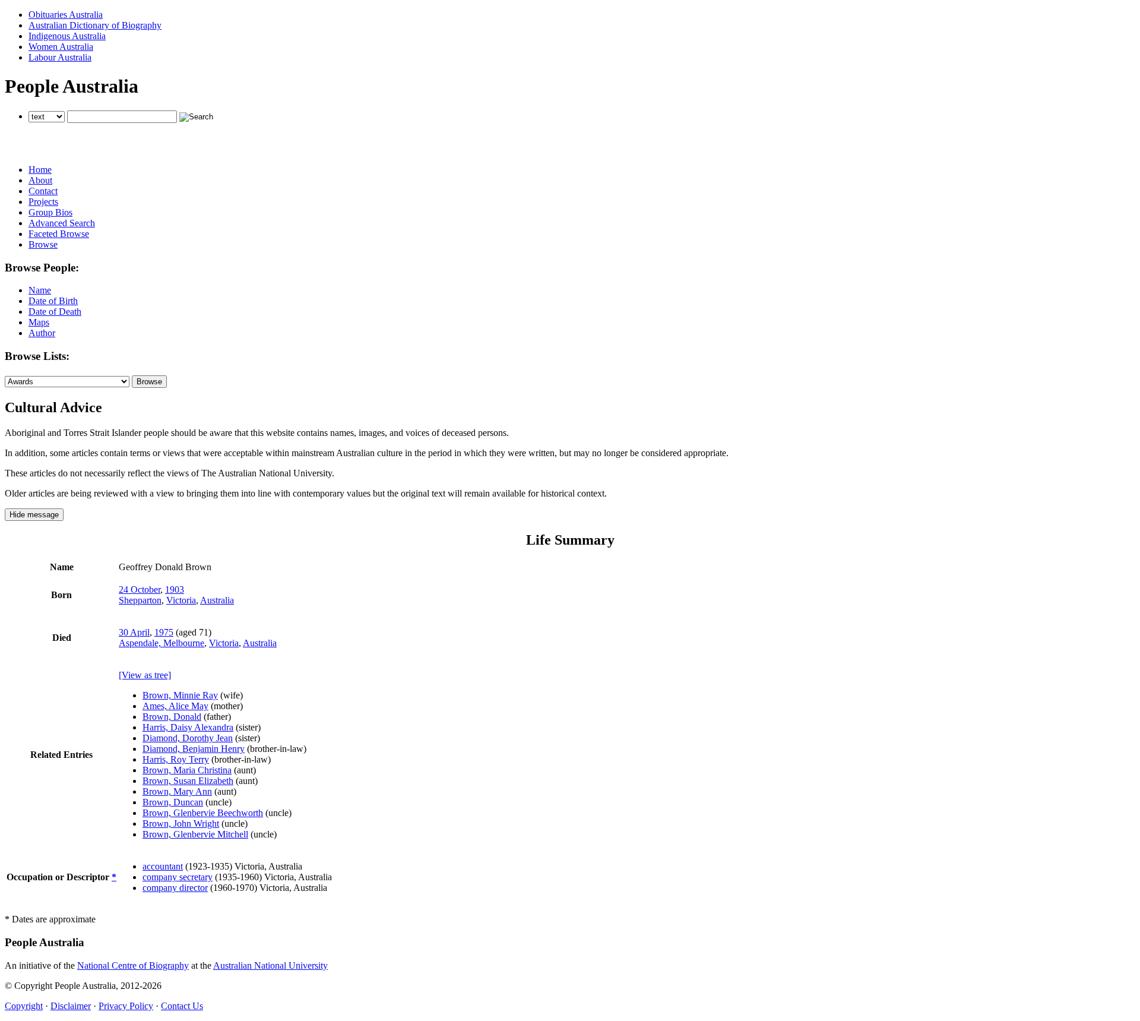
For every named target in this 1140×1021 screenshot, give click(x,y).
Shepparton (140, 600)
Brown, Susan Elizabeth (187, 781)
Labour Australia (59, 57)
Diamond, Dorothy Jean (187, 738)
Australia (217, 600)
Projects (43, 202)
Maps (38, 322)
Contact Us (182, 1006)
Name (39, 290)
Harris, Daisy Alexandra (187, 727)
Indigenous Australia (67, 36)
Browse (43, 244)
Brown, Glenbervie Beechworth (202, 813)
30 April (134, 632)
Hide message (34, 514)
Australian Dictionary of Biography (95, 25)
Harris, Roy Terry (175, 759)
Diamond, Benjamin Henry (193, 749)
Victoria (181, 600)
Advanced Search (61, 223)
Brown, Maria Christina (187, 770)
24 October (139, 589)
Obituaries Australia (65, 15)
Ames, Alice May (175, 706)
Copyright (24, 1006)
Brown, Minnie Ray (180, 695)
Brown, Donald (171, 717)
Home (40, 170)
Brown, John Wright (180, 823)
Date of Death (54, 311)
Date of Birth (53, 301)
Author (41, 333)
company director (175, 888)
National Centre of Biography (133, 965)
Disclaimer (70, 1006)
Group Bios (50, 212)
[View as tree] (145, 675)
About (40, 180)
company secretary (177, 877)
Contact (43, 191)
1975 (163, 632)
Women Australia (60, 47)
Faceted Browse (58, 234)
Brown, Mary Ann (177, 791)
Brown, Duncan (172, 802)
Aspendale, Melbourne (161, 643)
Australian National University (270, 965)
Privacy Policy (126, 1006)
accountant (162, 866)
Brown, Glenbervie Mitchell (195, 834)
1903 (174, 589)
